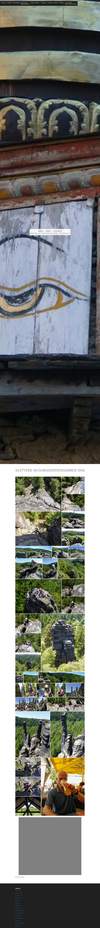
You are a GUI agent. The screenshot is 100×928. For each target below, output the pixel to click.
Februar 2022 (18, 893)
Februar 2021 (18, 908)
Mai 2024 (17, 890)
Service (61, 2)
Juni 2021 (17, 900)
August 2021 (18, 898)
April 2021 (17, 905)
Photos (56, 2)
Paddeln (43, 2)
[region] (50, 846)
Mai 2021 (17, 903)
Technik (49, 2)
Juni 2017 (17, 920)
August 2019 (18, 915)
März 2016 (18, 925)
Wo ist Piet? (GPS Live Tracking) (70, 3)
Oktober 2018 (18, 918)
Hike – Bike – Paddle (50, 231)
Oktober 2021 (18, 895)
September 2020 (19, 910)
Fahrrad (9, 2)
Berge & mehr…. (35, 2)
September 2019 (19, 913)
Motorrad (16, 2)
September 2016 (19, 923)
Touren (3, 2)
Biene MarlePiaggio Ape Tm (25, 3)
